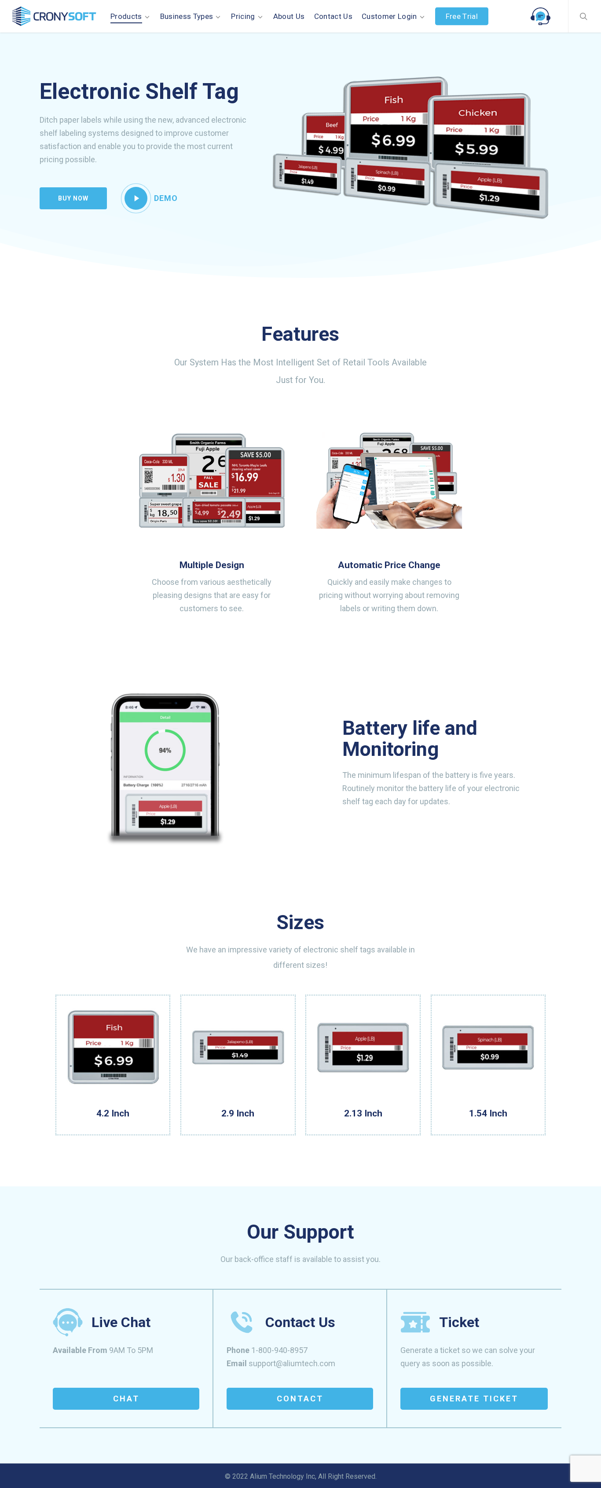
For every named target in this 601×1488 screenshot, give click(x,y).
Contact (300, 1398)
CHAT (126, 1398)
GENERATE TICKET (474, 1398)
